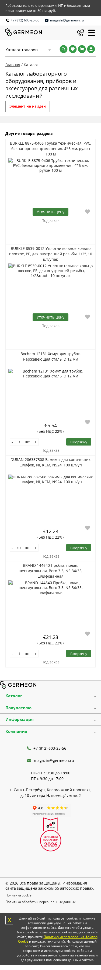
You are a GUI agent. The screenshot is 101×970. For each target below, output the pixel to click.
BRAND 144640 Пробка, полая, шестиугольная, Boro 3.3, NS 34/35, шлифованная (50, 571)
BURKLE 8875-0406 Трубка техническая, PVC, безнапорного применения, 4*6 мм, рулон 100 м (50, 149)
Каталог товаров (21, 49)
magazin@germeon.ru (67, 20)
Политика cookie (18, 895)
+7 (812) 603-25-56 (25, 20)
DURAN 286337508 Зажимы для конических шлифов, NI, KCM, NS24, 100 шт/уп (50, 462)
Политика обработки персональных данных (40, 901)
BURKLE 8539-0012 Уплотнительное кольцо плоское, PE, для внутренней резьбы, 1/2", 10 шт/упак (50, 254)
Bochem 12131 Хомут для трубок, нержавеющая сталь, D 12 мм (50, 356)
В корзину (78, 442)
